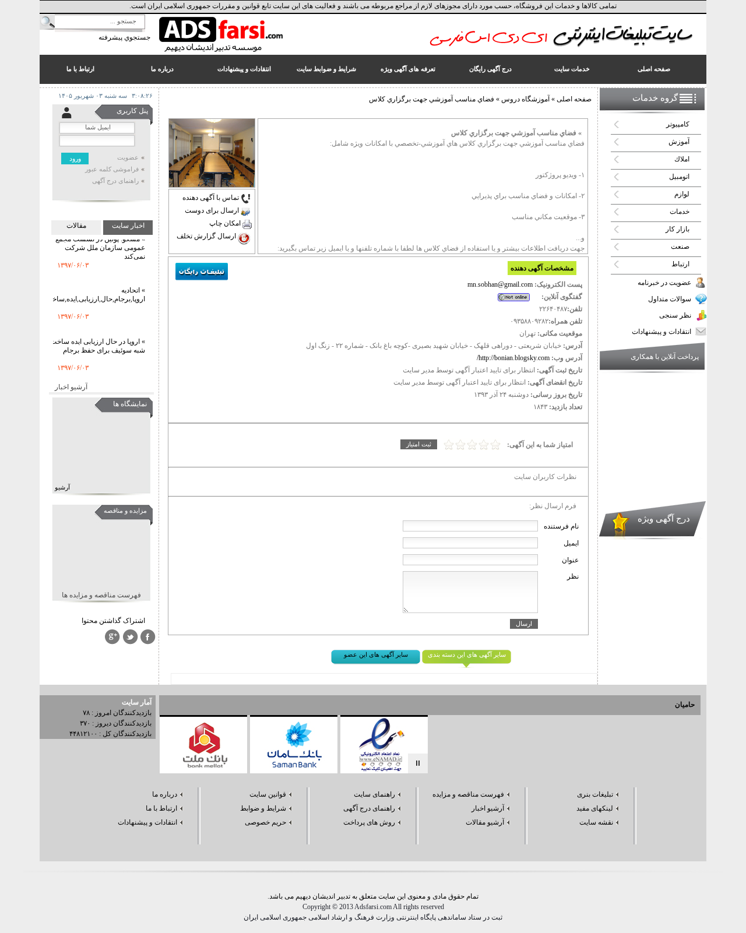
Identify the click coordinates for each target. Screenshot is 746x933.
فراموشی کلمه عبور (112, 169)
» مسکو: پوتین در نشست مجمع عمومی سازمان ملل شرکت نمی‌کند (100, 240)
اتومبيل (679, 176)
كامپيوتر (677, 124)
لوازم (681, 194)
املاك (681, 159)
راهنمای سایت (374, 794)
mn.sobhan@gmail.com (500, 284)
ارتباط (680, 264)
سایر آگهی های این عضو (376, 655)
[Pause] (418, 763)
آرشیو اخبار (71, 387)
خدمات (679, 211)
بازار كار (677, 229)
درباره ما (164, 794)
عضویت (128, 157)
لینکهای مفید (594, 808)
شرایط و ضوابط (263, 808)
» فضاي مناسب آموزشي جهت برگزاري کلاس (516, 133)
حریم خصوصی (265, 822)
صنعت (680, 246)
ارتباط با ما (161, 808)
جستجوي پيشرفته (124, 37)
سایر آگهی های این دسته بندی (467, 655)
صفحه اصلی (574, 99)
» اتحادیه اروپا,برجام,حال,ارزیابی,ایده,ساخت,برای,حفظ (80, 287)
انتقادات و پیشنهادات (661, 332)
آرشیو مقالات (485, 822)
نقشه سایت (596, 822)
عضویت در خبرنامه (664, 283)
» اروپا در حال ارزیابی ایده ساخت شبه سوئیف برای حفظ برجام (97, 338)
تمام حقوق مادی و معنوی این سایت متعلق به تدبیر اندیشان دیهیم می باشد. (373, 896)
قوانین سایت (267, 794)
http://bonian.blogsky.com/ (513, 358)
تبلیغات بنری (595, 794)
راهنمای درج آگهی (115, 181)
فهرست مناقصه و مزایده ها (101, 595)
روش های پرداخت (369, 822)
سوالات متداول (669, 299)
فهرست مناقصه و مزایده (468, 794)
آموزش (678, 142)
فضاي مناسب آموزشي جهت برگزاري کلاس (431, 99)
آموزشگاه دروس (524, 99)
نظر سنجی (675, 315)
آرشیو (62, 487)
